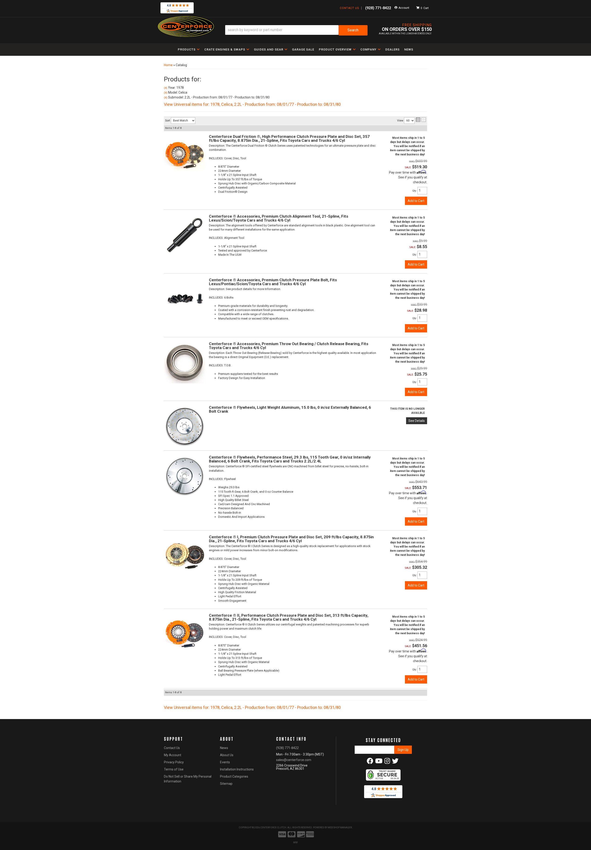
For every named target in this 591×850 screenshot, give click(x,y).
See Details (416, 421)
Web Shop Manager (340, 827)
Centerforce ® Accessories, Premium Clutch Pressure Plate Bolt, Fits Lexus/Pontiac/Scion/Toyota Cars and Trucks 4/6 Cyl (273, 282)
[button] (296, 30)
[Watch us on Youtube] (379, 762)
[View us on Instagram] (387, 762)
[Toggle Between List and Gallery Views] (421, 119)
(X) (165, 87)
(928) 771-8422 (287, 748)
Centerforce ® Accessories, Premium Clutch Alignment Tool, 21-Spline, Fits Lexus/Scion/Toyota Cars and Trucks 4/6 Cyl (278, 218)
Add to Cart (416, 201)
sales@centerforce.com (293, 759)
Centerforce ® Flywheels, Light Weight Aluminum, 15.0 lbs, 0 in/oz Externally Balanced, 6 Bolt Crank (290, 409)
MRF (295, 842)
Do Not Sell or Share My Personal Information (187, 779)
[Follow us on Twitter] (395, 762)
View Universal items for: (252, 104)
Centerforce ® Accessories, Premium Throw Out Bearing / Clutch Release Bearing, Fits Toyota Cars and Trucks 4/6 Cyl (288, 345)
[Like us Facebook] (370, 762)
